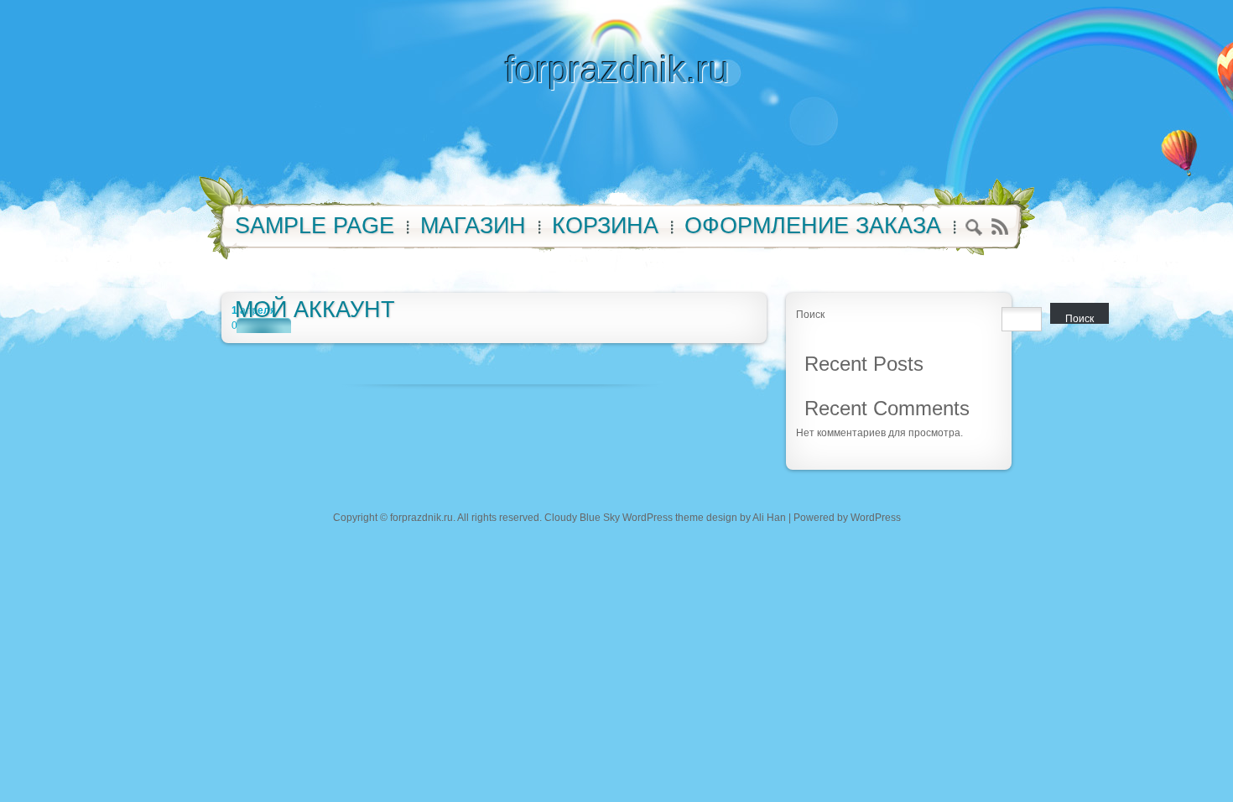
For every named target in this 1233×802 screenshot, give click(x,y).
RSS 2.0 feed (999, 226)
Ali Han (769, 517)
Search (974, 229)
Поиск (810, 314)
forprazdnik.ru (617, 69)
